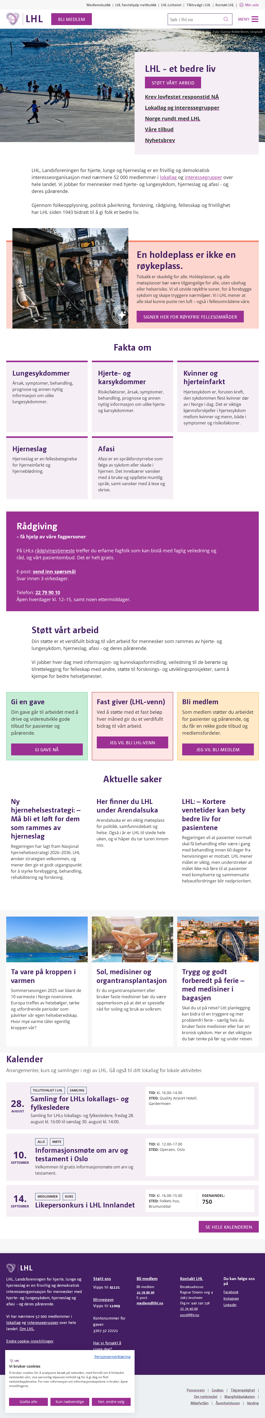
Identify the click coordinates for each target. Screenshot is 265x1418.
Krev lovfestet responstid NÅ (182, 96)
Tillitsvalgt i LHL (198, 4)
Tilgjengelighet (243, 1390)
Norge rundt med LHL (172, 118)
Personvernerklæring (112, 1356)
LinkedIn (230, 1304)
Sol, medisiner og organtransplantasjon (132, 975)
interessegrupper (203, 177)
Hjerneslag (29, 448)
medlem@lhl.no (150, 1302)
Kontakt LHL (225, 4)
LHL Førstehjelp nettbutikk (135, 4)
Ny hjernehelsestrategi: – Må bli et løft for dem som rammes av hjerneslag (45, 818)
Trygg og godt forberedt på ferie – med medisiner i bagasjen (213, 984)
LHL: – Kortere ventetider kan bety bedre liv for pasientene (213, 814)
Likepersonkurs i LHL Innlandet (85, 1204)
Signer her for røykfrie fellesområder (190, 317)
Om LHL (27, 1328)
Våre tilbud (159, 129)
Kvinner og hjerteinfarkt (204, 377)
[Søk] (225, 19)
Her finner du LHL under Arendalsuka (127, 805)
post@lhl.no (189, 1314)
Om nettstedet (205, 1396)
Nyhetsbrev (160, 140)
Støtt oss (102, 1278)
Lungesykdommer (41, 372)
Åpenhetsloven (228, 1402)
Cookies (218, 1390)
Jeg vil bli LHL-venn (132, 742)
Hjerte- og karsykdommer (122, 377)
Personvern (196, 1390)
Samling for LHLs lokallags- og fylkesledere (80, 1103)
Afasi (106, 448)
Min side (252, 4)
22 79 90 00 (145, 1292)
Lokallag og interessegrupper (182, 107)
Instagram (231, 1298)
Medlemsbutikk (98, 4)
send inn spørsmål (54, 571)
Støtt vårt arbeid (173, 83)
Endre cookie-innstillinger (30, 1341)
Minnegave (103, 1299)
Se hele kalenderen (228, 1227)
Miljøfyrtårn (199, 1402)
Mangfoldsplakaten (239, 1396)
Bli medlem (71, 19)
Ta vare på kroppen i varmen (43, 975)
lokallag (168, 177)
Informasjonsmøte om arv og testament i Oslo (81, 1154)
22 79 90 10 (47, 592)
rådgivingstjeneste (55, 550)
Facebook (231, 1291)
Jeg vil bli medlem (218, 749)
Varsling (253, 1402)
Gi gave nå (47, 749)
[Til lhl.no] (24, 19)
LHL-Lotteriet (171, 4)
